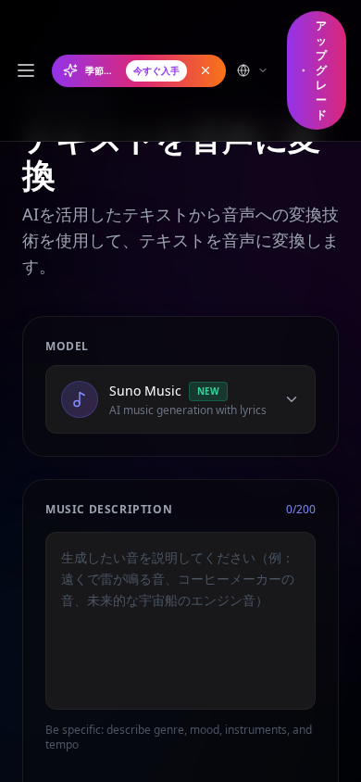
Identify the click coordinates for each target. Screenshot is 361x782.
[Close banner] (205, 70)
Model (67, 346)
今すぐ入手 (156, 70)
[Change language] (253, 70)
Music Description (108, 509)
